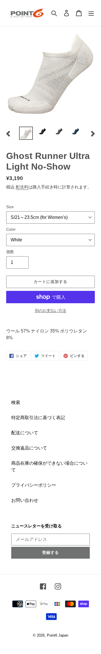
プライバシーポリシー (33, 485)
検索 (15, 402)
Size (10, 206)
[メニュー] (91, 13)
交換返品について (29, 448)
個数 (10, 252)
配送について (24, 432)
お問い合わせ (24, 500)
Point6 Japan (57, 635)
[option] (26, 133)
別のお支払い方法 (50, 310)
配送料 (22, 187)
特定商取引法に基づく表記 (38, 417)
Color (11, 229)
